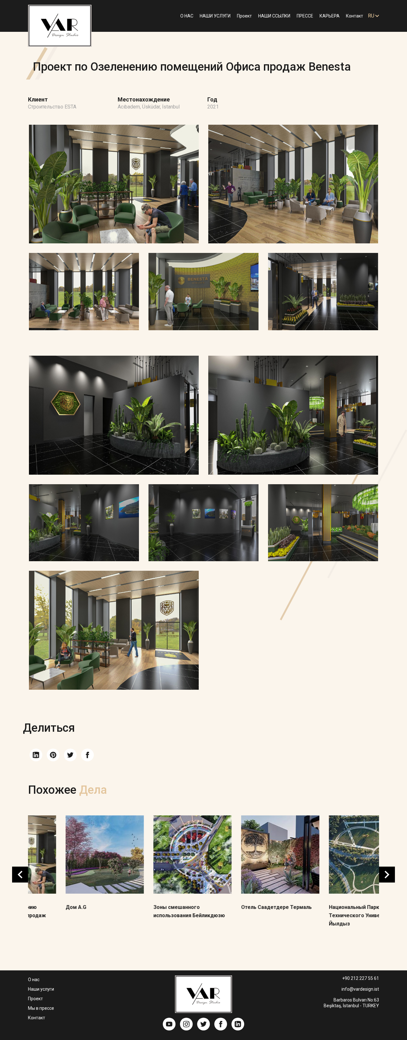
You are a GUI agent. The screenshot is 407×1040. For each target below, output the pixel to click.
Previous (20, 875)
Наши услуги (41, 989)
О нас (33, 979)
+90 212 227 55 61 (360, 978)
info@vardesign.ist (360, 989)
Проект (244, 15)
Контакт (354, 15)
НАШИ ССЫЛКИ (274, 15)
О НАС (186, 15)
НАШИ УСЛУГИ (215, 15)
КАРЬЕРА (330, 15)
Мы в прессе (41, 1008)
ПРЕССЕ (305, 15)
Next (387, 875)
